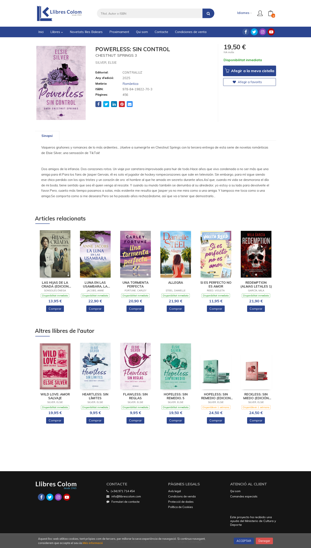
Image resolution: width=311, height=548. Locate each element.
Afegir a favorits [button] (249, 82)
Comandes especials (243, 496)
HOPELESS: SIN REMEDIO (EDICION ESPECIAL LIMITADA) (216, 396)
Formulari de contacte (125, 501)
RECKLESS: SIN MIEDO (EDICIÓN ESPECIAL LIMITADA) (256, 396)
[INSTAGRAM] (262, 31)
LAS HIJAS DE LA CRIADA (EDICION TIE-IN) (55, 284)
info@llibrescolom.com (126, 496)
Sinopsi (47, 136)
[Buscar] (208, 13)
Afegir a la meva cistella (252, 70)
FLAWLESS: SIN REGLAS (135, 396)
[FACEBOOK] (245, 31)
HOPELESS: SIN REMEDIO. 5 (176, 396)
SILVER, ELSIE (106, 63)
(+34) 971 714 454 (123, 491)
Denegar (264, 540)
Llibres (55, 32)
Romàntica (130, 84)
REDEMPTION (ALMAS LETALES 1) (256, 284)
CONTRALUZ (132, 72)
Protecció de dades (181, 501)
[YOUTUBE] (271, 31)
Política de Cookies (180, 507)
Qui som (235, 491)
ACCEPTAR (244, 540)
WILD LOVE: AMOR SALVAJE (55, 396)
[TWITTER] (254, 31)
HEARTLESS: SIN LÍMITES (95, 396)
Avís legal (174, 491)
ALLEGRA (175, 283)
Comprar (55, 309)
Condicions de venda (182, 496)
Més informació (93, 543)
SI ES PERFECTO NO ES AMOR (215, 284)
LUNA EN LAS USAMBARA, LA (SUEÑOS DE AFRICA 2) (95, 284)
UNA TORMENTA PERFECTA (135, 284)
